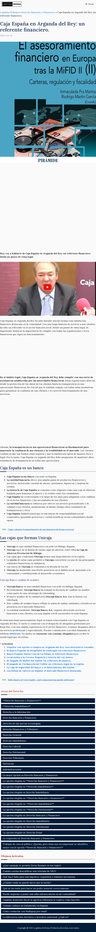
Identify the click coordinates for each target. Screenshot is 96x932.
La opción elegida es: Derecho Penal (22, 832)
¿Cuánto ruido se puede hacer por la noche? (27, 882)
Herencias (8, 763)
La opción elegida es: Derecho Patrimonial (26, 826)
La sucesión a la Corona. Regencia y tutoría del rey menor (40, 657)
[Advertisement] (48, 184)
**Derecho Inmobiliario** (16, 706)
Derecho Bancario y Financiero (38, 12)
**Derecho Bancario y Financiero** (22, 700)
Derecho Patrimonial (14, 752)
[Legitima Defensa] (11, 4)
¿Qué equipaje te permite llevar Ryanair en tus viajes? (32, 865)
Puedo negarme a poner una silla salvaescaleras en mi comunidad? (39, 894)
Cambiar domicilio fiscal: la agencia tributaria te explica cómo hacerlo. (41, 899)
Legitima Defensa (9, 12)
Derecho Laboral (12, 746)
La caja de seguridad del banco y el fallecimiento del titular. (41, 667)
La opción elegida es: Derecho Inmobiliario (26, 821)
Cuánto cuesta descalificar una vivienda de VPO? (29, 871)
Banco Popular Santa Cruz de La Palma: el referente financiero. (43, 653)
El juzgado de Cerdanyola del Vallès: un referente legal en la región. (45, 664)
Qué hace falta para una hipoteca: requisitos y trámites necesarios (39, 876)
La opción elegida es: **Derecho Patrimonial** (28, 809)
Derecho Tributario (13, 758)
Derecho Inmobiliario (14, 740)
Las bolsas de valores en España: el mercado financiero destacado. (44, 670)
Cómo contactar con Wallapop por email (25, 911)
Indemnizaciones (12, 769)
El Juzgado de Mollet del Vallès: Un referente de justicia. (39, 660)
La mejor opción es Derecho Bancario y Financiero (30, 775)
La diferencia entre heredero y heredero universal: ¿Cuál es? (36, 917)
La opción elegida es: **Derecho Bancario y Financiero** (33, 798)
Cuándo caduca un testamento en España (25, 905)
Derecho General (12, 735)
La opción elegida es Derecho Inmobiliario (26, 792)
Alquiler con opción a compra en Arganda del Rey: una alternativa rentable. (50, 647)
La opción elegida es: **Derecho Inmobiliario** (28, 803)
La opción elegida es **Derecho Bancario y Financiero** (33, 780)
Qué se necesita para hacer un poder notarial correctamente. (36, 888)
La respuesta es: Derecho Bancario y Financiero (28, 838)
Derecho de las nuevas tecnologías (22, 723)
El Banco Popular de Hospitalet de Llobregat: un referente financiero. (46, 650)
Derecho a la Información (16, 712)
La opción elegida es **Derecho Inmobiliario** (28, 786)
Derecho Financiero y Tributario (20, 729)
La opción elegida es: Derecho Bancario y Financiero (31, 815)
